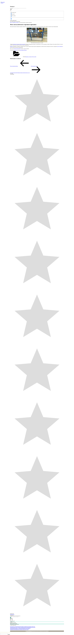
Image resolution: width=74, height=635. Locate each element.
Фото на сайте (34, 56)
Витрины (11, 46)
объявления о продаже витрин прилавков (19, 44)
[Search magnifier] (11, 9)
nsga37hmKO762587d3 (23, 50)
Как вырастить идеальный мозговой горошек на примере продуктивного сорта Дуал (22, 626)
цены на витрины (59, 46)
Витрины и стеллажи (15, 22)
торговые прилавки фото (17, 48)
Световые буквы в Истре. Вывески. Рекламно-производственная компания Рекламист (22, 627)
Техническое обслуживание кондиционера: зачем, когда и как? (19, 629)
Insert (9, 634)
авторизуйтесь (12, 614)
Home (11, 22)
